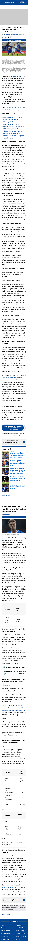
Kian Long (6, 514)
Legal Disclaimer (21, 936)
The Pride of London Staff (10, 34)
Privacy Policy (5, 933)
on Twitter (20, 436)
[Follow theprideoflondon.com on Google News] (24, 442)
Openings (19, 925)
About (3, 925)
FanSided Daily (5, 930)
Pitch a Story (20, 930)
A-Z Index (19, 939)
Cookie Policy (5, 936)
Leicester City (16, 76)
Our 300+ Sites (20, 928)
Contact (3, 928)
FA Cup (8, 495)
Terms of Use (20, 933)
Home (3, 495)
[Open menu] (2, 2)
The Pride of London (15, 107)
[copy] (11, 37)
